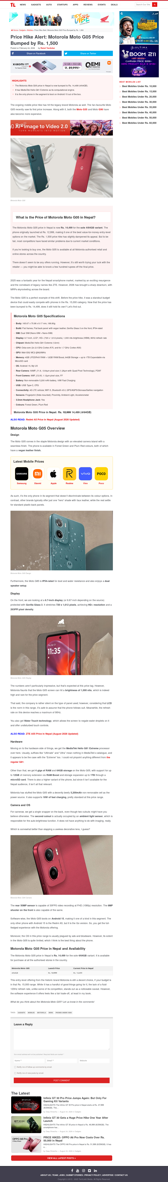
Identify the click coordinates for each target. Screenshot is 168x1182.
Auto (49, 4)
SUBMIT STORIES (74, 1175)
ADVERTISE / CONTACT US (115, 1175)
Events (102, 4)
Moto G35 (82, 109)
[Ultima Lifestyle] (139, 76)
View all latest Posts (61, 1158)
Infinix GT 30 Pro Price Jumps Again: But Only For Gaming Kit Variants (75, 1099)
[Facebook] (72, 1170)
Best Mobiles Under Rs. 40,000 (139, 112)
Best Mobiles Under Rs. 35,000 (139, 107)
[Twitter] (89, 1170)
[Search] (154, 4)
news (51, 1013)
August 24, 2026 (66, 1111)
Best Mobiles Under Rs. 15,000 (139, 91)
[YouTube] (77, 1170)
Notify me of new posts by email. (30, 1073)
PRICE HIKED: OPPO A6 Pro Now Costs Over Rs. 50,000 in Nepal (74, 1139)
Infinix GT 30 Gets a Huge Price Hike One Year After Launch (75, 1119)
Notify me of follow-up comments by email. (34, 1067)
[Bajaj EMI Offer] (139, 43)
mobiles (31, 1013)
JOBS (62, 1175)
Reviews (88, 4)
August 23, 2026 (66, 1151)
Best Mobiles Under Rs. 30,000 (139, 102)
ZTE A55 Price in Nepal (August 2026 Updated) (52, 733)
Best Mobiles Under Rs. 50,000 (139, 117)
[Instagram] (83, 1170)
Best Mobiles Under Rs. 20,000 (139, 96)
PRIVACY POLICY (92, 1175)
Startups (62, 4)
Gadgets (36, 4)
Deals (114, 4)
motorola (41, 1013)
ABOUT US (45, 1175)
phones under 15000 (64, 1013)
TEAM (55, 1175)
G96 (101, 109)
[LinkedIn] (95, 1170)
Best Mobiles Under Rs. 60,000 (139, 123)
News (23, 4)
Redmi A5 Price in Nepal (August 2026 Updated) (53, 419)
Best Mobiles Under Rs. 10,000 (139, 86)
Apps (75, 4)
